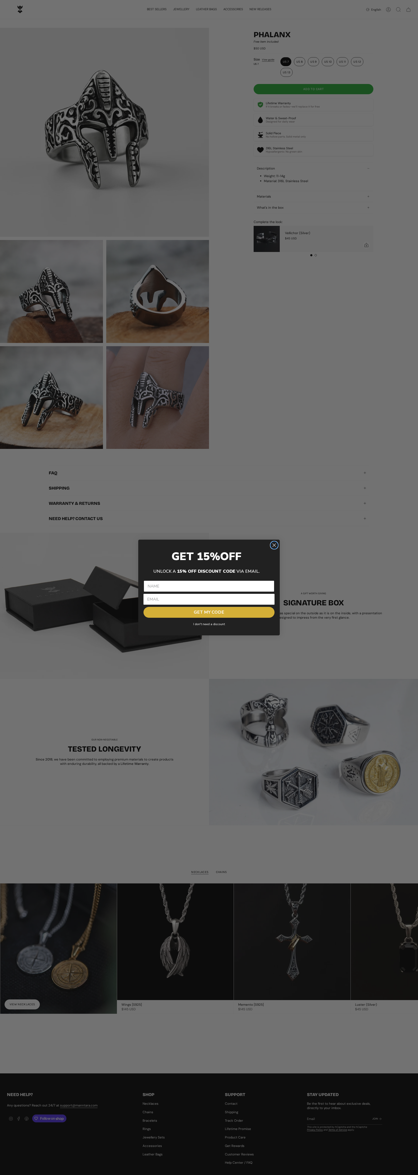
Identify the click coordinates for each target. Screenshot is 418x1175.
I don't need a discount (209, 624)
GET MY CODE (209, 612)
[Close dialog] (274, 545)
